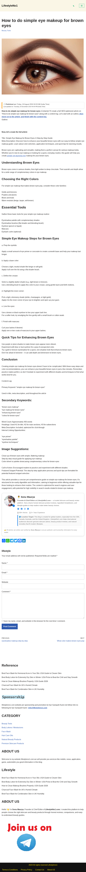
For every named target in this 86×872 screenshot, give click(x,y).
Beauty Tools (6, 30)
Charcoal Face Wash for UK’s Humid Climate (20, 685)
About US (51, 870)
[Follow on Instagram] (25, 509)
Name (5, 563)
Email (4, 572)
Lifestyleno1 (52, 865)
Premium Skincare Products (13, 743)
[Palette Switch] (74, 6)
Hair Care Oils (7, 735)
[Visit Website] (18, 509)
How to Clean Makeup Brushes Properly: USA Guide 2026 (25, 681)
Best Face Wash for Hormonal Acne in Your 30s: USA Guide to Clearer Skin (31, 673)
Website (5, 582)
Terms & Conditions (10, 870)
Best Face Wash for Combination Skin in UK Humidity (23, 689)
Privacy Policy (26, 870)
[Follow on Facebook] (22, 509)
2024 (31, 865)
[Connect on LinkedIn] (28, 509)
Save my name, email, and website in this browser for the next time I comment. (34, 621)
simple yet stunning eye (16, 156)
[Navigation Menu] (81, 6)
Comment (6, 592)
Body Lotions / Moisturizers (12, 727)
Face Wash (6, 731)
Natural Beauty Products (11, 739)
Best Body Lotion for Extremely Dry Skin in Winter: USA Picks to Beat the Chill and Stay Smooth (39, 677)
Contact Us (39, 870)
